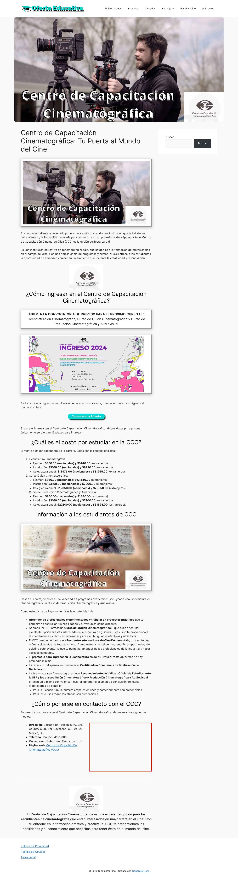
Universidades (113, 8)
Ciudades (150, 8)
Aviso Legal (28, 857)
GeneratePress (140, 870)
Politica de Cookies (33, 851)
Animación (208, 8)
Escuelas (133, 8)
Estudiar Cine (188, 8)
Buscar (169, 137)
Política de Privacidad (35, 846)
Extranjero (168, 8)
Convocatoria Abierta (86, 416)
